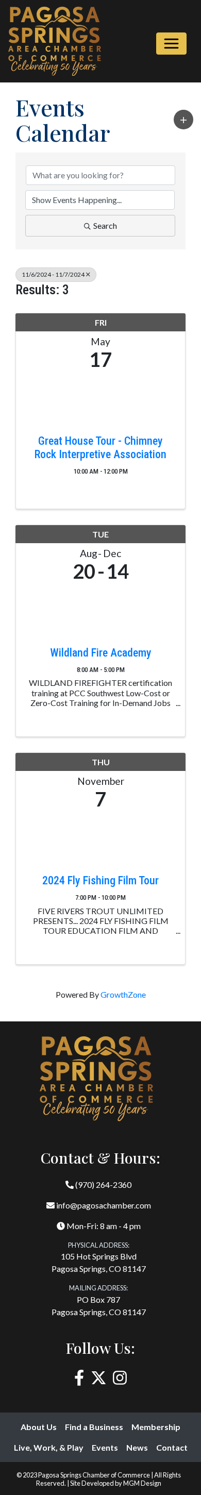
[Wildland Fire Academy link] (100, 611)
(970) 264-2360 (102, 1184)
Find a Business (94, 1427)
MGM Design (142, 1483)
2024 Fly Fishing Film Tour (100, 880)
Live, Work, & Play (48, 1447)
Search (105, 225)
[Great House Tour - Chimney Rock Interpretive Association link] (100, 399)
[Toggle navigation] (171, 43)
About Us (39, 1427)
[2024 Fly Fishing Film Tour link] (100, 839)
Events (105, 1447)
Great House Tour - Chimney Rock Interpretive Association (100, 447)
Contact (172, 1447)
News (137, 1447)
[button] (183, 119)
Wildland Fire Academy (101, 652)
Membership (155, 1427)
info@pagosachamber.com (103, 1205)
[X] (99, 1377)
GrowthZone (123, 994)
